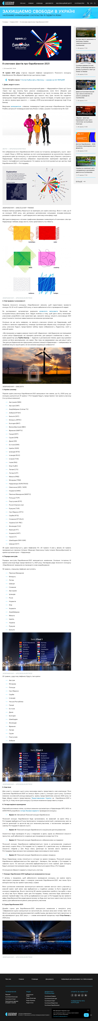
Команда (39, 3)
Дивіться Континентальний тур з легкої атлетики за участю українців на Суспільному (85, 94)
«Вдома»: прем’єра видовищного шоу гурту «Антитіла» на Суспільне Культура (84, 121)
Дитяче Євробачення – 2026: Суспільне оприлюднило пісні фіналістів (86, 146)
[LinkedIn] (85, 995)
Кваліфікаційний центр (64, 3)
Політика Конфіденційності (60, 1016)
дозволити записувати (48, 311)
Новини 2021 (14, 22)
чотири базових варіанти (29, 811)
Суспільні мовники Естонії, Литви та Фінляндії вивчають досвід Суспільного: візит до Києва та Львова (85, 68)
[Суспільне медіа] (86, 32)
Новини (31, 3)
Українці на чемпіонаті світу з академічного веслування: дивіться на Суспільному (85, 170)
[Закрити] (88, 1010)
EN (91, 3)
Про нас (22, 3)
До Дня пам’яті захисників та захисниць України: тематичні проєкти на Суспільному (86, 42)
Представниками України (41, 798)
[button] (88, 3)
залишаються (16, 106)
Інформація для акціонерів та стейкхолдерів (77, 979)
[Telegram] (79, 995)
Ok (86, 1015)
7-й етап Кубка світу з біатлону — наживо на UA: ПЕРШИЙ (42, 80)
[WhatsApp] (82, 995)
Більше (79, 181)
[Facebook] (72, 995)
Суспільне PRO (79, 3)
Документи (49, 3)
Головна (5, 22)
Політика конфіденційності (24, 1013)
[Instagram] (75, 995)
